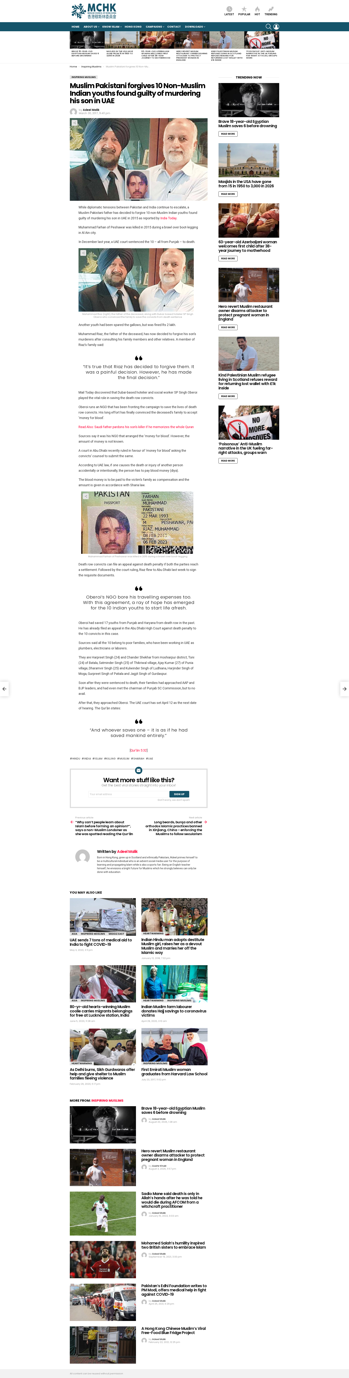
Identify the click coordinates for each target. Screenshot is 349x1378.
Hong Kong (133, 27)
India (87, 758)
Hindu (76, 758)
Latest (229, 14)
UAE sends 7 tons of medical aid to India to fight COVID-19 (101, 942)
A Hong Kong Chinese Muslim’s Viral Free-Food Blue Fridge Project (173, 1330)
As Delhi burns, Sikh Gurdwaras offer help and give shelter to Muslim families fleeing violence (102, 1074)
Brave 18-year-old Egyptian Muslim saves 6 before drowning (85, 53)
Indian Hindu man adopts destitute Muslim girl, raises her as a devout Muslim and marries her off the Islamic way (172, 946)
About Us (90, 27)
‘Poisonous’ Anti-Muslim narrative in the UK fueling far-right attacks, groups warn (261, 54)
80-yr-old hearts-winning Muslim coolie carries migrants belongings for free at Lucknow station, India (101, 1011)
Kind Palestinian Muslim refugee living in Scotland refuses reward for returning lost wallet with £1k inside (226, 55)
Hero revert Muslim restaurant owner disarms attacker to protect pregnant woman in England (191, 55)
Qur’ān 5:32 (139, 750)
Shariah (138, 758)
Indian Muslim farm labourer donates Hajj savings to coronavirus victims (173, 1011)
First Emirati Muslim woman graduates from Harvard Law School (174, 1072)
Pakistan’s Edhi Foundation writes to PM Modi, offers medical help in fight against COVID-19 (174, 1290)
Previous (71, 47)
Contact (174, 27)
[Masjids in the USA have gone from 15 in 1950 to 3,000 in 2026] (122, 40)
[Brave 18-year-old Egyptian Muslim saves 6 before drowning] (87, 40)
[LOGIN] (276, 26)
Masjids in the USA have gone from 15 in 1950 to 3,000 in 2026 (120, 53)
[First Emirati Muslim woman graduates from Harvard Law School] (174, 1046)
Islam (98, 758)
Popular (244, 14)
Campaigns (154, 27)
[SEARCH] (269, 26)
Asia (74, 934)
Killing (111, 758)
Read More (228, 133)
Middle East (116, 934)
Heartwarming (153, 933)
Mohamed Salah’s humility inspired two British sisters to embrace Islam (173, 1245)
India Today (168, 218)
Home (75, 27)
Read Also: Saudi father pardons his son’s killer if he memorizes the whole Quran (136, 427)
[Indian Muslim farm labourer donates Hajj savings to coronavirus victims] (174, 983)
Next (277, 47)
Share (74, 123)
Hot (257, 14)
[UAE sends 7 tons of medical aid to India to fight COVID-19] (103, 917)
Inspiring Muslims (93, 934)
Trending (270, 14)
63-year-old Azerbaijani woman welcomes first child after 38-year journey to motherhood (155, 54)
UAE (150, 758)
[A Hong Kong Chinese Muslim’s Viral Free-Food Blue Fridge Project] (103, 1345)
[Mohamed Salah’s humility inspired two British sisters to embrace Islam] (103, 1259)
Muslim (124, 758)
